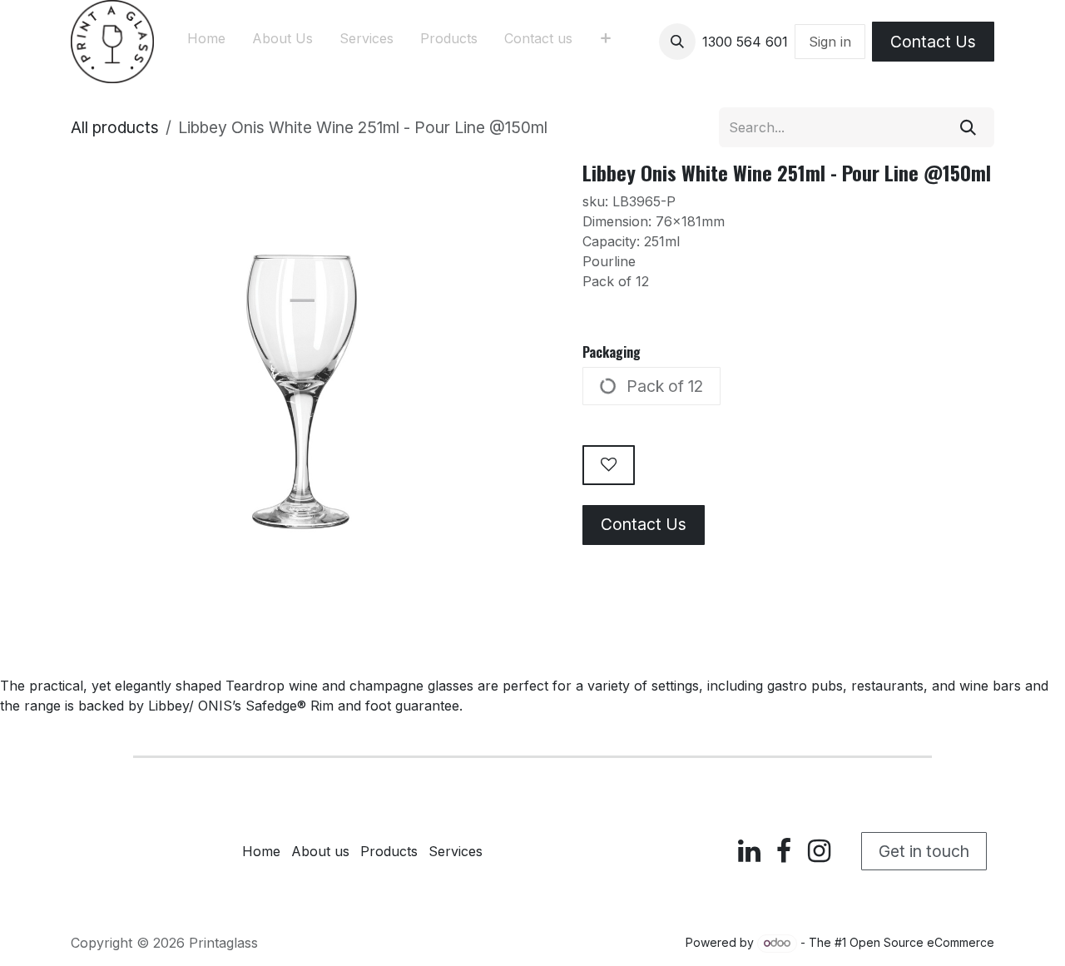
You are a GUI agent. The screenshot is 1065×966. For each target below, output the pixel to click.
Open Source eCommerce (922, 942)
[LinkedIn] (749, 851)
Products (389, 851)
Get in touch (924, 851)
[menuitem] (206, 41)
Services (455, 851)
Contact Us (933, 42)
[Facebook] (784, 851)
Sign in (830, 41)
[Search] (968, 127)
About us (320, 851)
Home (261, 851)
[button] (677, 41)
